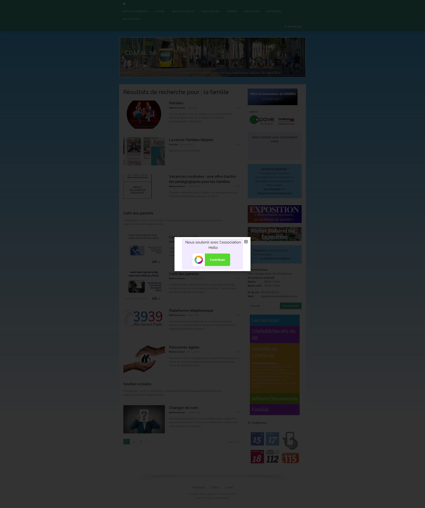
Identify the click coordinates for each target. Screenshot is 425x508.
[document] (212, 254)
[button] (246, 241)
